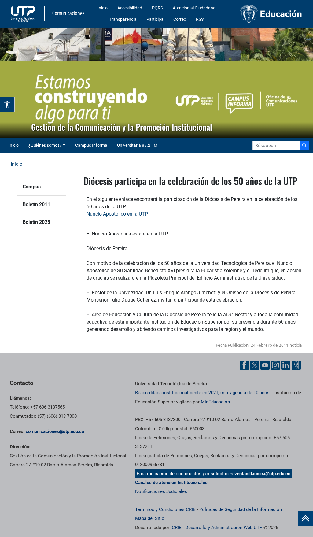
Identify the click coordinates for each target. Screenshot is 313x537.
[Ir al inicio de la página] (305, 518)
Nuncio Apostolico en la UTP (117, 214)
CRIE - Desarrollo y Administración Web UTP (217, 527)
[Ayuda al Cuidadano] (296, 365)
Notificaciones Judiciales (161, 491)
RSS (200, 19)
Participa (155, 19)
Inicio (103, 8)
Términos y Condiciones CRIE (165, 509)
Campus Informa (91, 145)
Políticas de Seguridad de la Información (240, 509)
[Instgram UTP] (275, 365)
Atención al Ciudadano (194, 8)
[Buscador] (304, 145)
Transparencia (123, 19)
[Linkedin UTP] (285, 365)
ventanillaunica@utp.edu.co (262, 473)
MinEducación (215, 402)
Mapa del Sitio (149, 518)
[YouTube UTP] (265, 365)
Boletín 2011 (36, 204)
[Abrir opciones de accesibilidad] (7, 104)
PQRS (157, 8)
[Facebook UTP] (244, 365)
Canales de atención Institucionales (171, 482)
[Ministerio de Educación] (271, 14)
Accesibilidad (129, 8)
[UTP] (24, 14)
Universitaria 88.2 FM (137, 145)
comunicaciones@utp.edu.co (55, 431)
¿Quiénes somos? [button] (45, 145)
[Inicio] (305, 518)
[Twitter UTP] (254, 365)
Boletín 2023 (36, 222)
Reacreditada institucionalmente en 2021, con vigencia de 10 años (202, 392)
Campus (32, 187)
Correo (179, 19)
